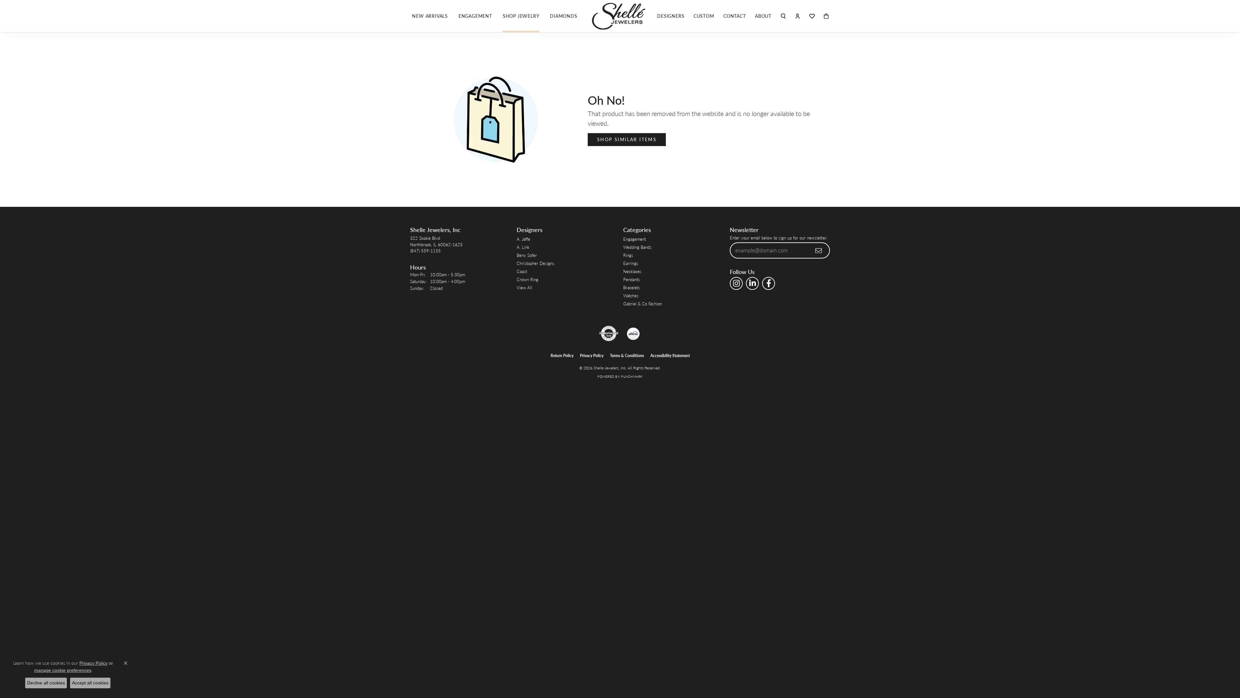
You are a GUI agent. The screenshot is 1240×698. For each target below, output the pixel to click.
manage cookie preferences (62, 670)
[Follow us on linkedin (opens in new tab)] (752, 283)
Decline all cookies (46, 682)
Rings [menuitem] (628, 255)
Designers (670, 16)
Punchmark (631, 376)
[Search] (783, 16)
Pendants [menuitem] (631, 279)
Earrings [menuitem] (630, 263)
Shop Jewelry (521, 16)
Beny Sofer (527, 255)
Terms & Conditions (627, 355)
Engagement (475, 16)
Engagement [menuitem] (634, 239)
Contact (734, 16)
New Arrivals (430, 16)
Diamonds (563, 16)
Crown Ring (527, 279)
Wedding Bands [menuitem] (637, 247)
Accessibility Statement (670, 355)
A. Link (523, 247)
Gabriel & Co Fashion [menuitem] (642, 304)
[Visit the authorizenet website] (609, 333)
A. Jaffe (523, 239)
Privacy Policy (592, 355)
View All (524, 287)
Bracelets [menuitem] (631, 287)
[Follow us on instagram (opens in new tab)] (736, 283)
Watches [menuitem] (631, 295)
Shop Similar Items (626, 139)
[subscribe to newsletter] (819, 250)
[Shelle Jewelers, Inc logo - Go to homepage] (620, 16)
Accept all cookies (90, 682)
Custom (704, 16)
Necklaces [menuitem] (632, 271)
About (763, 16)
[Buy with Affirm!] (633, 333)
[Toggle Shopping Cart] (826, 16)
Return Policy (562, 355)
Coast (522, 271)
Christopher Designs (535, 263)
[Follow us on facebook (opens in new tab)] (768, 283)
